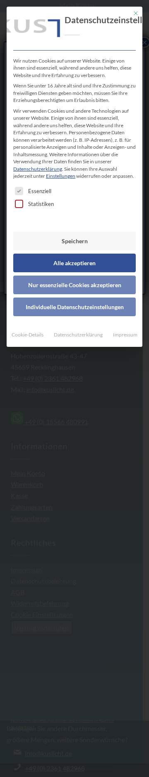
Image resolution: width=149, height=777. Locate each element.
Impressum (125, 335)
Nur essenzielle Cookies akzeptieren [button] (74, 284)
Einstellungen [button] (60, 176)
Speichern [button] (75, 240)
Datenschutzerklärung (37, 169)
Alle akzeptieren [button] (74, 262)
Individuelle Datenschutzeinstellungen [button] (75, 306)
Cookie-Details (27, 335)
